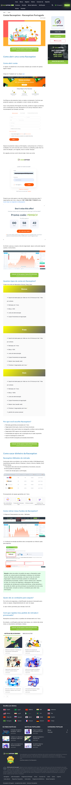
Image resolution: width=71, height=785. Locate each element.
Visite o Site (58, 31)
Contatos (17, 5)
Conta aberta (58, 36)
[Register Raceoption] (58, 52)
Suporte (59, 776)
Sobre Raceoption (15, 776)
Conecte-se (40, 1)
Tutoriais (23, 8)
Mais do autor (27, 633)
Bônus (21, 1)
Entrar (35, 776)
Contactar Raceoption (32, 783)
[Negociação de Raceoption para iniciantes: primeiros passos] (13, 661)
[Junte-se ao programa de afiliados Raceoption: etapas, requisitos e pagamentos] (33, 661)
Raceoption (6, 776)
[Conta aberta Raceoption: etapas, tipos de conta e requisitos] (33, 681)
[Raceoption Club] (10, 755)
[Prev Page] (4, 696)
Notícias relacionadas (12, 633)
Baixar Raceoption (50, 779)
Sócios (17, 8)
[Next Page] (7, 696)
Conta (48, 776)
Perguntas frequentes (17, 779)
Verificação (42, 5)
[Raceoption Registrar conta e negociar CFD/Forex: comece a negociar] (28, 745)
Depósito (47, 1)
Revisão (24, 5)
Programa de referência (38, 779)
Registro (27, 1)
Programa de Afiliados (27, 776)
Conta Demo (28, 779)
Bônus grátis (58, 40)
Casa (16, 1)
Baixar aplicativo (32, 5)
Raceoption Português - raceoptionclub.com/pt (14, 783)
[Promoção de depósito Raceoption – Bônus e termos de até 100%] (5, 731)
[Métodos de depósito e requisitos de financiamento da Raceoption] (13, 642)
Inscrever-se (42, 776)
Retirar (33, 1)
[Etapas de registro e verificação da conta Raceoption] (28, 731)
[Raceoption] (58, 28)
